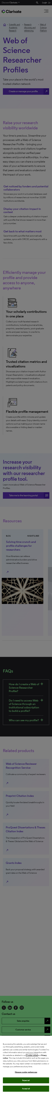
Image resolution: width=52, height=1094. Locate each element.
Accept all (26, 1089)
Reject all (26, 1080)
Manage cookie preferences (26, 1072)
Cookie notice (31, 1055)
